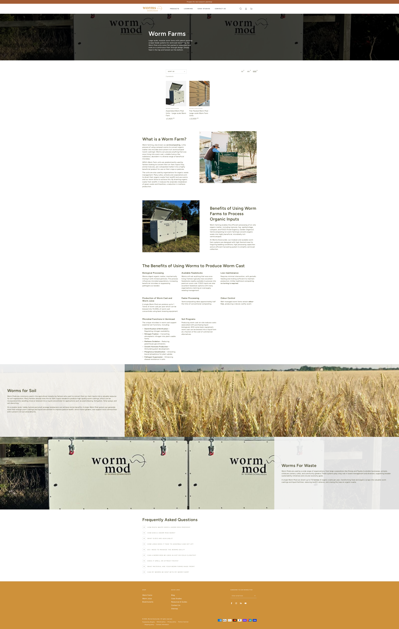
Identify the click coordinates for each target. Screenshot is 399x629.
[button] (240, 8)
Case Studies (176, 599)
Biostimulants (147, 602)
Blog (173, 595)
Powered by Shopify (148, 622)
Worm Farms (147, 595)
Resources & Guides (179, 602)
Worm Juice (147, 599)
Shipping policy (149, 624)
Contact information (162, 624)
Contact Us (175, 605)
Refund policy (161, 622)
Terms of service (183, 622)
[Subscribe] (255, 595)
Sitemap (174, 609)
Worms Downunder (154, 619)
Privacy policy (172, 622)
